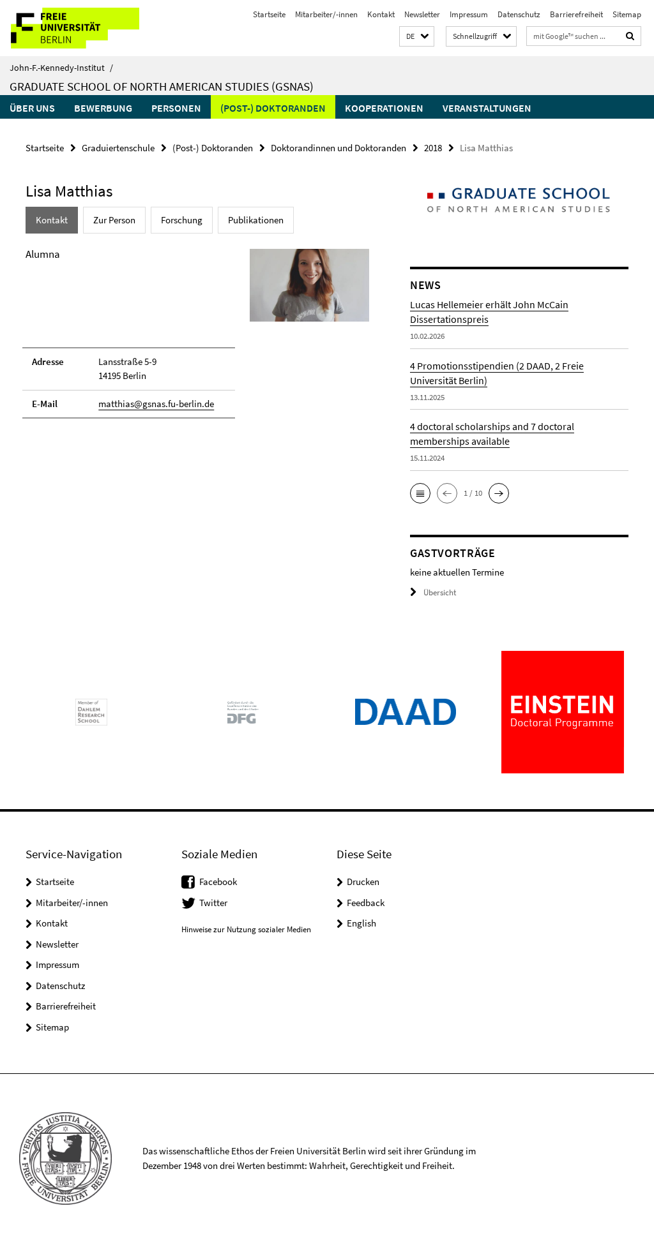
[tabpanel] (197, 338)
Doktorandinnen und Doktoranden (338, 148)
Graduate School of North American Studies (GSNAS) (162, 86)
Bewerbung (103, 107)
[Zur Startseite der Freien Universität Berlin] (84, 28)
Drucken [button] (363, 881)
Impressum (469, 14)
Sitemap (626, 14)
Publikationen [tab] (256, 220)
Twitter (213, 903)
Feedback (365, 903)
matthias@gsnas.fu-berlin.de (156, 404)
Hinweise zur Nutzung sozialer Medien (246, 929)
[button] (416, 36)
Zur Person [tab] (114, 220)
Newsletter (422, 14)
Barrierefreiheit (576, 14)
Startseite (269, 14)
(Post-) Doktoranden (273, 107)
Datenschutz (519, 14)
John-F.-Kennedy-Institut (61, 67)
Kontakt (381, 14)
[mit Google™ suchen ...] (630, 36)
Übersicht (439, 592)
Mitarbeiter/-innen (326, 14)
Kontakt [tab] (52, 220)
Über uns (32, 107)
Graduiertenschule (118, 148)
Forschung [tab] (181, 220)
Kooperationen (384, 107)
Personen (176, 107)
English (361, 923)
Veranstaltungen (487, 107)
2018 (433, 148)
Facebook (218, 881)
